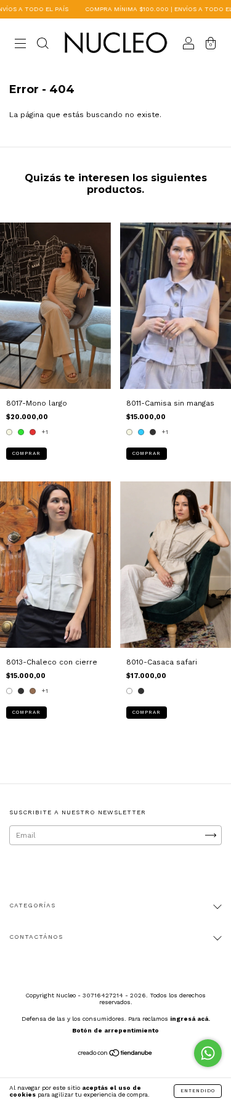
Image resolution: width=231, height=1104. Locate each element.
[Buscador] (42, 45)
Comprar (26, 453)
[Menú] (20, 45)
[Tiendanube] (115, 1054)
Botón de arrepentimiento (115, 1030)
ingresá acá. (190, 1018)
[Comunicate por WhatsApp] (208, 1053)
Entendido (197, 1091)
